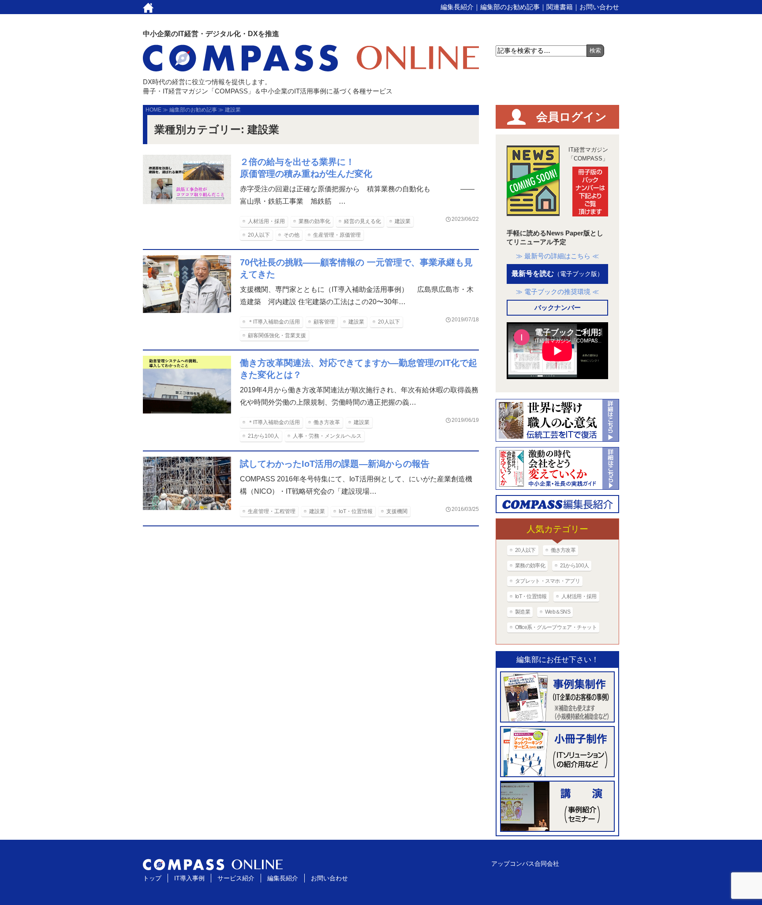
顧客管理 (324, 322)
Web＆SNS (557, 612)
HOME (153, 110)
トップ (152, 878)
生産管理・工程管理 (271, 511)
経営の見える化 (362, 221)
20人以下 (259, 235)
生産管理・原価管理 (337, 235)
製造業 (522, 612)
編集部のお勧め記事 (510, 7)
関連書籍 (559, 7)
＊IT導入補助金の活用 (274, 322)
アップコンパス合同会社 (525, 863)
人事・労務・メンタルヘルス (327, 436)
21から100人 (263, 436)
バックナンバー (557, 307)
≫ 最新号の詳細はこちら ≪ (557, 256)
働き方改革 (327, 422)
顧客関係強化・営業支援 (277, 335)
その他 (291, 235)
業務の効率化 (314, 221)
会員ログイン (571, 116)
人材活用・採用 (266, 221)
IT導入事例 (189, 878)
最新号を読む (557, 273)
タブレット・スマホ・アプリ (547, 581)
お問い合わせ (599, 7)
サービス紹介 (235, 878)
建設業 (403, 221)
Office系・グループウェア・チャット (556, 627)
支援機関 (396, 511)
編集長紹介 (457, 7)
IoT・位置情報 (356, 511)
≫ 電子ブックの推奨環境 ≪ (557, 291)
